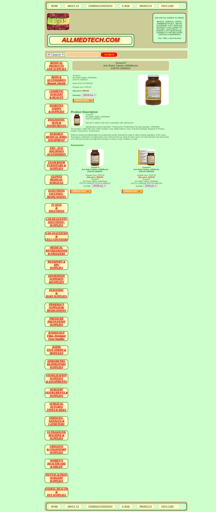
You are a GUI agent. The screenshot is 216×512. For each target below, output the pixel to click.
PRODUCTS (145, 6)
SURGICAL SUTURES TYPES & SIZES (56, 406)
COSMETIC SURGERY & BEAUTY (56, 94)
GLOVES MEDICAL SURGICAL (56, 179)
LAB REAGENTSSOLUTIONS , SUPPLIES (56, 222)
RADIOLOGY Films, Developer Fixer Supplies (56, 335)
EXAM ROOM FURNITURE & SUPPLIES (56, 165)
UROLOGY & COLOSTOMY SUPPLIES (56, 449)
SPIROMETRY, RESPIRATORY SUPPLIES (56, 364)
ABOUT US (73, 6)
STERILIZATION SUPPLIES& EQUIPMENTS (56, 378)
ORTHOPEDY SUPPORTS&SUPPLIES (56, 279)
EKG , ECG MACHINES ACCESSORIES (56, 151)
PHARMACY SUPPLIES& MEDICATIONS (56, 307)
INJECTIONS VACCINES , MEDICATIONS (56, 193)
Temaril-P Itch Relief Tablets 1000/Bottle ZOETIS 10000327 (95, 169)
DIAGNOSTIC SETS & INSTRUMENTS (56, 122)
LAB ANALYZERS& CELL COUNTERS (56, 236)
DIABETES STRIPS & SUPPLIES (56, 108)
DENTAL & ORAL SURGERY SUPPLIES (56, 477)
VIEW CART (167, 6)
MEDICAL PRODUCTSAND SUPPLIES (56, 66)
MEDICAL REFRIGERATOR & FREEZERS (56, 250)
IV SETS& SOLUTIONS (56, 208)
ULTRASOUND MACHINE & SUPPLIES (56, 435)
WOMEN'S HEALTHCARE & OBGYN (56, 463)
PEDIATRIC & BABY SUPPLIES (56, 293)
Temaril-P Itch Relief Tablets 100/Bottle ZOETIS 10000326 (146, 169)
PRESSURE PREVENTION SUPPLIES (56, 321)
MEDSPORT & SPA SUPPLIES (56, 264)
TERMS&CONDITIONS (100, 6)
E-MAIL (126, 6)
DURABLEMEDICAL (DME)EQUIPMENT (56, 137)
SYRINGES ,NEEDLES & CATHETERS (56, 421)
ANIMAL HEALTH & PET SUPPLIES (56, 492)
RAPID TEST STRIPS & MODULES (56, 350)
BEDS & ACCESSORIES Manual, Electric (56, 80)
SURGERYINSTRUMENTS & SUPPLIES (56, 392)
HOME (54, 6)
